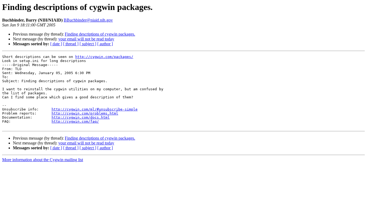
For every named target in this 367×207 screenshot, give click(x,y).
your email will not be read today (86, 39)
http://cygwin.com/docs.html (81, 117)
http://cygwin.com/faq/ (75, 121)
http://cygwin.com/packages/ (104, 57)
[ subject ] (88, 44)
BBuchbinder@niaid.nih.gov (88, 20)
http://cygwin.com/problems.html (85, 113)
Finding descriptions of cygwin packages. (100, 34)
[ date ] (56, 44)
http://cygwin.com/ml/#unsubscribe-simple (95, 109)
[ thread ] (70, 44)
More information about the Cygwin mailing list (42, 159)
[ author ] (105, 44)
